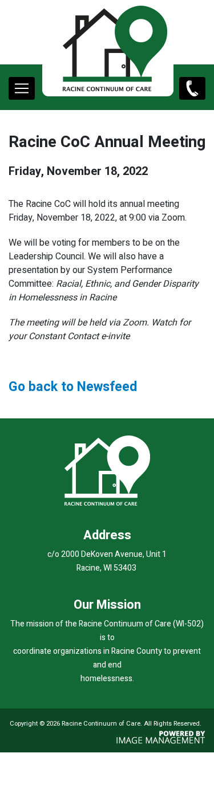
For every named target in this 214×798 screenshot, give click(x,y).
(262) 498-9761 (189, 97)
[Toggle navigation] (22, 88)
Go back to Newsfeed (73, 387)
